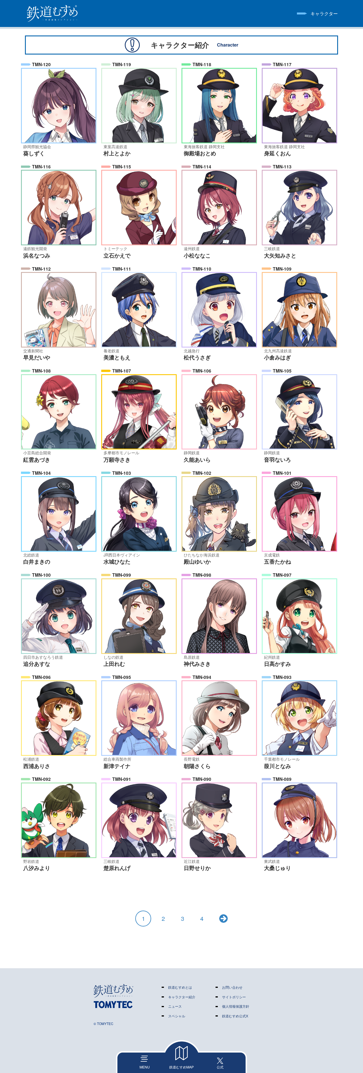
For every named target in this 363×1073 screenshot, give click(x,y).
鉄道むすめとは (180, 987)
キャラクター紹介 (181, 997)
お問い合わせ (232, 987)
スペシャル (176, 1016)
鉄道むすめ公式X (235, 1016)
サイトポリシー (234, 997)
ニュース (175, 1006)
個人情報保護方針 (235, 1006)
